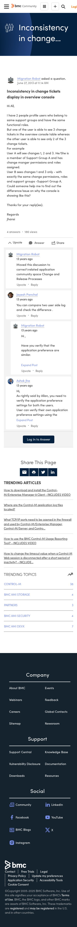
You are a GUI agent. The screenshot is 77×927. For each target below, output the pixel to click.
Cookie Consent (18, 884)
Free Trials (27, 871)
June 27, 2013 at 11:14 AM (33, 83)
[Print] (33, 472)
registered (17, 908)
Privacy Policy (17, 876)
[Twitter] (43, 472)
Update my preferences (47, 876)
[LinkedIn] (52, 472)
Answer (39, 243)
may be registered (42, 908)
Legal (43, 871)
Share (60, 243)
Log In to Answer (38, 439)
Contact (10, 871)
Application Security (21, 880)
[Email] (24, 472)
